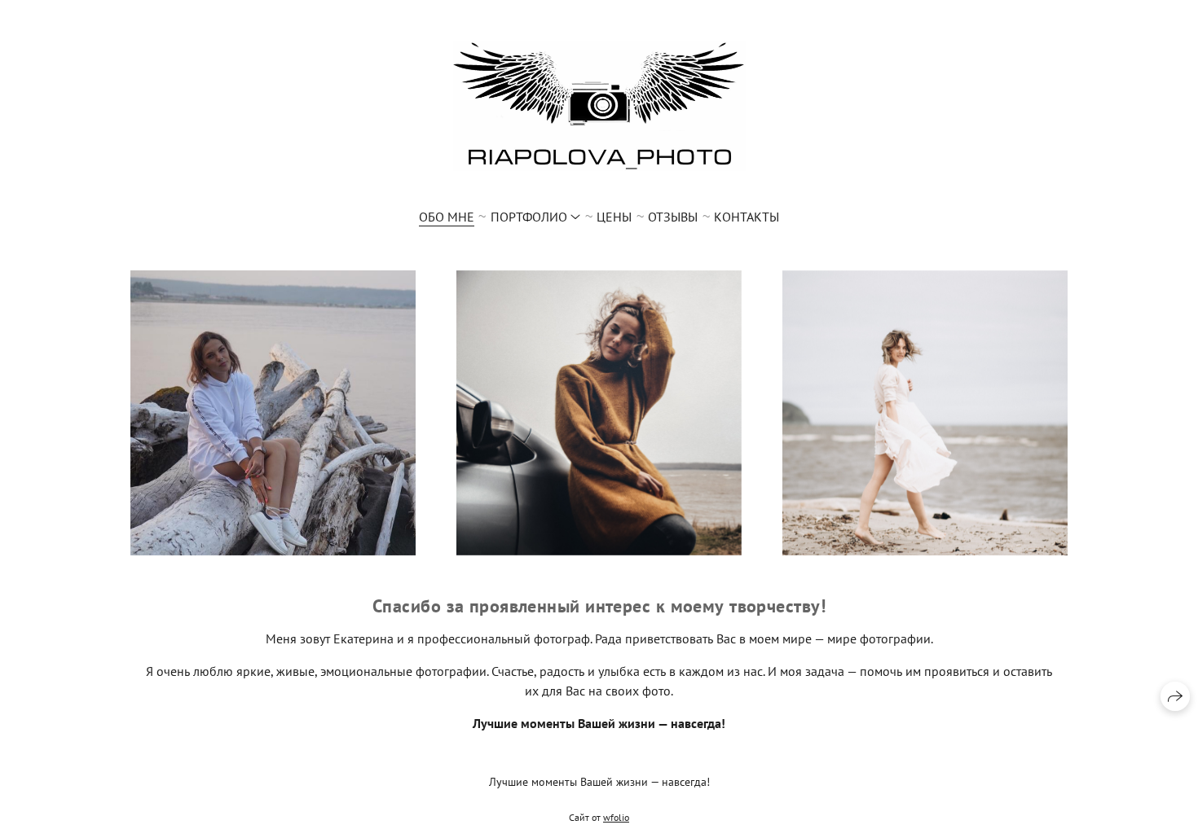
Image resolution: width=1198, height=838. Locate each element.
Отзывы (673, 216)
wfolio (616, 817)
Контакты (746, 216)
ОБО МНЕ (446, 216)
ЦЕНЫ (614, 216)
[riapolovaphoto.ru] (599, 106)
